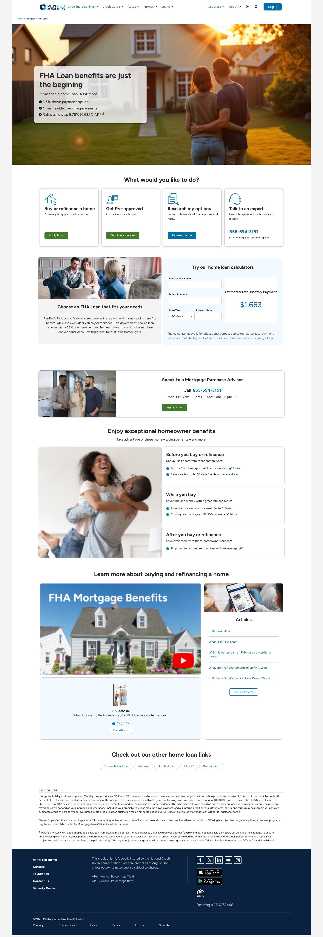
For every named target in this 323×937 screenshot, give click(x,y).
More (236, 468)
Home (21, 18)
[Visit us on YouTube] (228, 860)
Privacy (38, 925)
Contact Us (41, 881)
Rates (116, 925)
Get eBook (120, 730)
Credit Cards (111, 7)
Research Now (182, 235)
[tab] (113, 723)
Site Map (165, 925)
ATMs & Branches (45, 859)
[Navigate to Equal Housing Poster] (200, 893)
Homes (149, 7)
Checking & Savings (81, 7)
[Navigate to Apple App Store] (209, 872)
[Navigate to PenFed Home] (52, 6)
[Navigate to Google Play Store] (209, 881)
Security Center (44, 888)
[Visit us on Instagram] (238, 860)
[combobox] (182, 316)
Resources (214, 7)
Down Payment (178, 294)
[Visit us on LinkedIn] (219, 860)
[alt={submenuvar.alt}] (247, 6)
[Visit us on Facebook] (200, 860)
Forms (139, 925)
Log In (272, 7)
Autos (132, 7)
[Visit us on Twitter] (209, 860)
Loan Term (175, 310)
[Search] (256, 6)
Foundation (41, 874)
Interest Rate (204, 310)
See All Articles (244, 692)
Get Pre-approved (122, 235)
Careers (39, 867)
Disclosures (67, 925)
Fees (93, 925)
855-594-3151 (243, 231)
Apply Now (56, 235)
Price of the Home (180, 278)
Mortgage (30, 18)
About (233, 7)
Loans (166, 7)
